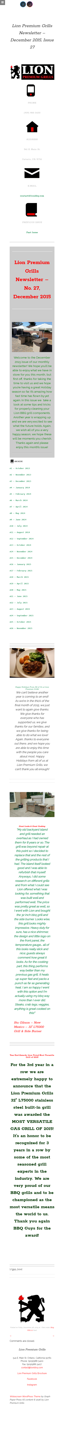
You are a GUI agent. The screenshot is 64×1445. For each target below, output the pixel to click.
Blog (52, 1327)
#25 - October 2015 (20, 622)
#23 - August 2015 (20, 609)
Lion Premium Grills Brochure (32, 1373)
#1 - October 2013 (20, 468)
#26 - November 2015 (21, 628)
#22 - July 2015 (19, 603)
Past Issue (32, 232)
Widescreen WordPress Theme (25, 1396)
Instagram (32, 1384)
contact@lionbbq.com (32, 196)
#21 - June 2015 (19, 596)
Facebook (32, 1379)
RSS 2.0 (30, 1330)
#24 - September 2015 (21, 615)
